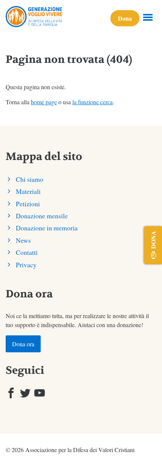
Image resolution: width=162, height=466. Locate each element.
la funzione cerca (92, 102)
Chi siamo (29, 179)
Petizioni (28, 203)
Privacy (26, 264)
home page (44, 102)
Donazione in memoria (47, 227)
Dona (125, 18)
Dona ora (23, 344)
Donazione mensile (42, 215)
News (23, 240)
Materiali (28, 191)
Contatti (27, 252)
